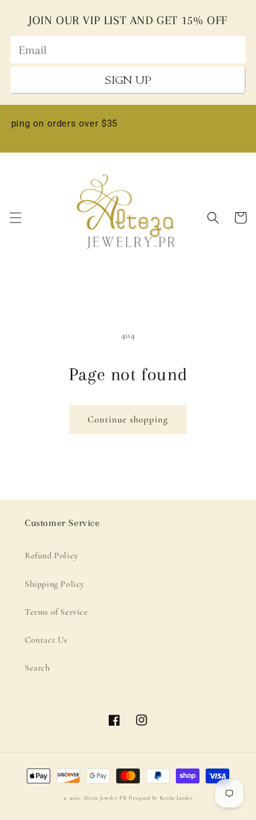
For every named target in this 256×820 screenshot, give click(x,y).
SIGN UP (128, 80)
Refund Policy (51, 555)
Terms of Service (56, 612)
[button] (15, 217)
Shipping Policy (55, 584)
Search (37, 667)
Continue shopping (128, 419)
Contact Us (46, 640)
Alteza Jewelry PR (105, 798)
